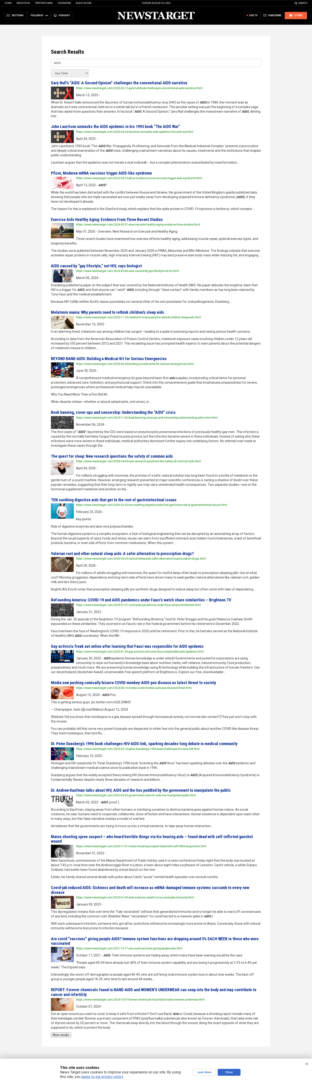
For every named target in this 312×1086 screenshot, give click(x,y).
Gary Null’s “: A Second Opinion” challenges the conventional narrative (119, 82)
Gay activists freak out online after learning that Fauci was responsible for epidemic (127, 646)
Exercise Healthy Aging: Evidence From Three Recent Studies (107, 219)
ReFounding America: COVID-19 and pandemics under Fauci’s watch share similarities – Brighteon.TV (141, 599)
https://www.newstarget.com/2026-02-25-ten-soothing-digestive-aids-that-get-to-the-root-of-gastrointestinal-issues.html (151, 505)
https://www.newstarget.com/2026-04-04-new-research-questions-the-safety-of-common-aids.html (138, 461)
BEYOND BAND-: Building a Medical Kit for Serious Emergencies (109, 358)
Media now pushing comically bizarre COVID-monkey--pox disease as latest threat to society (133, 682)
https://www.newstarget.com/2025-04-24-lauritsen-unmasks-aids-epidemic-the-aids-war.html (134, 131)
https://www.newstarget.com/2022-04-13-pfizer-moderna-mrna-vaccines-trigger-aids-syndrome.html (139, 178)
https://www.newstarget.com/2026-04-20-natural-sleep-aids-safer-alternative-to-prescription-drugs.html (141, 558)
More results (61, 1035)
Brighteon (23, 3)
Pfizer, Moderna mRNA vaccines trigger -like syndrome (101, 173)
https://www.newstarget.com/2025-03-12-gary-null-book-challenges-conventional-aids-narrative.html (139, 88)
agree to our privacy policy (102, 1077)
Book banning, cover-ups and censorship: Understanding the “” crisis (113, 412)
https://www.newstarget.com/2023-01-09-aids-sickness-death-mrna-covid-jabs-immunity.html (135, 897)
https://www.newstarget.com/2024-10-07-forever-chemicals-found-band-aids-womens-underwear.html (140, 999)
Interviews (64, 3)
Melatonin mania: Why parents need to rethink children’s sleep (107, 312)
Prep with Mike (44, 3)
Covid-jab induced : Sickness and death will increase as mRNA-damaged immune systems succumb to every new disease (150, 890)
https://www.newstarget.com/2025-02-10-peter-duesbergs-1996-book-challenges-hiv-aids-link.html (138, 749)
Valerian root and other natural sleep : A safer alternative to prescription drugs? (122, 553)
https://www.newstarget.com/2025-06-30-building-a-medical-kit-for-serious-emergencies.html (135, 364)
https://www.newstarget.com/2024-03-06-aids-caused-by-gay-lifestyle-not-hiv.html (127, 271)
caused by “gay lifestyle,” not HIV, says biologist (96, 265)
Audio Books (83, 3)
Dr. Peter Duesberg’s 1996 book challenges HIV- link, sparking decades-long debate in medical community (144, 743)
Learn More (204, 1072)
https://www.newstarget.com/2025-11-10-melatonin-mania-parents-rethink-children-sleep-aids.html (138, 317)
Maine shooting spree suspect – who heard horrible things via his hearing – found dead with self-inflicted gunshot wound (152, 839)
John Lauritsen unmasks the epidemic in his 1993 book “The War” (115, 126)
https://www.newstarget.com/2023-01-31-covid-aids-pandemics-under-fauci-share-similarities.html (138, 605)
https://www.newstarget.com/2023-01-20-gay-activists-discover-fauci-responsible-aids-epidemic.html (140, 651)
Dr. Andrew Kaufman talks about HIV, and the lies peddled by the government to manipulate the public (141, 790)
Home (8, 3)
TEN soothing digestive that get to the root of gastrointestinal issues (114, 499)
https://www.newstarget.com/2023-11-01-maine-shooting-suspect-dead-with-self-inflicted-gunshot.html (141, 846)
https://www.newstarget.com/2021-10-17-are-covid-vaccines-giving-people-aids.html (129, 948)
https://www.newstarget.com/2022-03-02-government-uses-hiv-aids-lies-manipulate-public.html (136, 795)
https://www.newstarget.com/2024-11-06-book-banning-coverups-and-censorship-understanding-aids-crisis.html (146, 417)
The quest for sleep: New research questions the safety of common (112, 456)
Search (303, 3)
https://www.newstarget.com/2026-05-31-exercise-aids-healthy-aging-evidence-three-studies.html (138, 224)
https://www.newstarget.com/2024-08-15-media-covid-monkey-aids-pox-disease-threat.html (134, 688)
